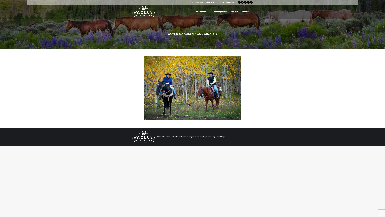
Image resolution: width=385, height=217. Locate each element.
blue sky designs (211, 137)
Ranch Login (221, 137)
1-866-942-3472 (198, 2)
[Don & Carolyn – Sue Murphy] (192, 88)
